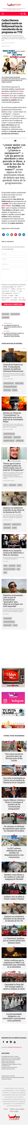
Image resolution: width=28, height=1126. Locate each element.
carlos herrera (15, 314)
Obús (18, 569)
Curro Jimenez (8, 437)
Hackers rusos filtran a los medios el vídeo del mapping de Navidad (14, 876)
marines (15, 390)
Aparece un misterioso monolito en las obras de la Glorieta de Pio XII (13, 509)
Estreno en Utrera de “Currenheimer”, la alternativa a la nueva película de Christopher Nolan (13, 417)
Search (24, 14)
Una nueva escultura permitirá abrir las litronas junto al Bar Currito (14, 757)
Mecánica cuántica (9, 440)
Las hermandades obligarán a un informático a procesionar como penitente (14, 1017)
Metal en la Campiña (9, 569)
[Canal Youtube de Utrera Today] (13, 687)
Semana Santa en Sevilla (8, 1076)
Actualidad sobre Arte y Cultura (10, 1056)
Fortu (5, 565)
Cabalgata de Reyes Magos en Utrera (11, 1064)
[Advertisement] (14, 649)
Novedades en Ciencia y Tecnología (11, 1058)
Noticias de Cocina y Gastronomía (11, 1059)
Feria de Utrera (6, 1066)
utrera (20, 485)
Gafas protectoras (9, 621)
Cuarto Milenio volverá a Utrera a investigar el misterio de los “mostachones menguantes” (14, 804)
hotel (5, 485)
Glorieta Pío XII (16, 524)
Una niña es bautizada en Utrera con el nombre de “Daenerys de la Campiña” (14, 780)
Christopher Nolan (9, 433)
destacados (7, 524)
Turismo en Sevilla (6, 1079)
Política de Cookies (17, 1109)
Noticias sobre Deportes (8, 1061)
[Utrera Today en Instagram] (13, 703)
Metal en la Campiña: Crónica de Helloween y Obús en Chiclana (13, 552)
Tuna (5, 572)
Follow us (21, 14)
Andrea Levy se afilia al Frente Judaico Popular (14, 897)
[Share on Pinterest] (15, 235)
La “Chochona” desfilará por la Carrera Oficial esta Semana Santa (14, 940)
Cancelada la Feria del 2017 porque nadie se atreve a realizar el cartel (14, 986)
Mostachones (7, 625)
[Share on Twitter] (7, 235)
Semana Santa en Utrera (8, 1069)
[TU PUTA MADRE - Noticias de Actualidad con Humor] (13, 715)
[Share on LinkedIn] (19, 235)
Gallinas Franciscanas (10, 386)
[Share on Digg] (23, 235)
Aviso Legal (14, 1111)
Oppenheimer (19, 440)
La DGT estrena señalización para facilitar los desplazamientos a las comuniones (14, 852)
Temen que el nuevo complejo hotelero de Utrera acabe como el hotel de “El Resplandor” (13, 466)
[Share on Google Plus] (11, 235)
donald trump (19, 383)
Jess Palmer (5, 317)
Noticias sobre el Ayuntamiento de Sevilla (13, 1077)
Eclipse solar (7, 618)
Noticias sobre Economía (8, 1062)
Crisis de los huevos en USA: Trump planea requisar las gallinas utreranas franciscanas (13, 367)
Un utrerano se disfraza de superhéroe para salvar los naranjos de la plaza (14, 828)
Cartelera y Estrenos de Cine (9, 1067)
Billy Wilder (5, 314)
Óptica (15, 625)
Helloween (12, 565)
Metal (18, 565)
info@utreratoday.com (15, 1047)
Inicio (6, 1109)
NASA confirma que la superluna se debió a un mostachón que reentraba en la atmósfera (14, 963)
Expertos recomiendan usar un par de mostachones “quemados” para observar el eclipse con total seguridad (13, 600)
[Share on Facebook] (3, 235)
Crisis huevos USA (8, 383)
